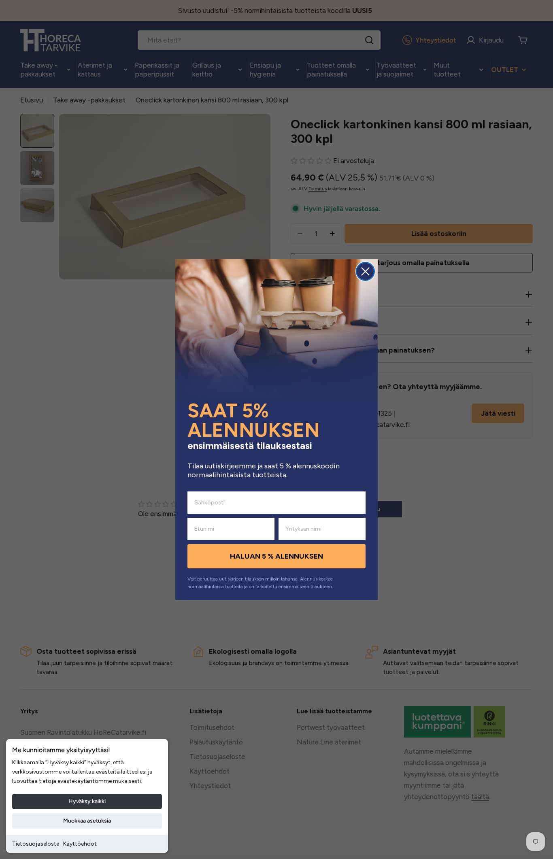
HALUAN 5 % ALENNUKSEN (276, 556)
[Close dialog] (365, 271)
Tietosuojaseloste (35, 843)
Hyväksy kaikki (87, 801)
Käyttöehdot (80, 843)
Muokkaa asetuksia (87, 820)
